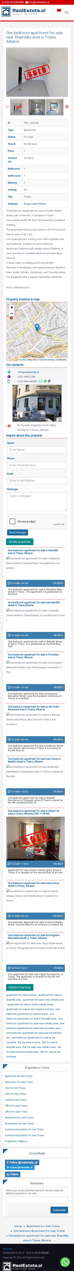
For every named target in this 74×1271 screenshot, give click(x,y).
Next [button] (67, 107)
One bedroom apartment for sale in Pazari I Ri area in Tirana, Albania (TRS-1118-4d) (33, 812)
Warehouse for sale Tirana (19, 1123)
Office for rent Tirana (16, 1105)
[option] (19, 107)
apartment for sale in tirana (21, 995)
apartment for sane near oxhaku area (43, 999)
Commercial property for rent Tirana (24, 1129)
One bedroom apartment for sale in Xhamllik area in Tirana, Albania (33, 552)
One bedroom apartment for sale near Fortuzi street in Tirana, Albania (33, 884)
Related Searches (20, 987)
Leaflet (23, 359)
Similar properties (20, 541)
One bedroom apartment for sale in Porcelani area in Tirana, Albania (33, 656)
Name (10, 442)
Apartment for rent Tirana (18, 1076)
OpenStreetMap (47, 359)
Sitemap (7, 1249)
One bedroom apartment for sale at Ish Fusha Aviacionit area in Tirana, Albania (33, 708)
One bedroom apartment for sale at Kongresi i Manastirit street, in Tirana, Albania (34, 936)
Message (12, 489)
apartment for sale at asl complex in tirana (30, 1009)
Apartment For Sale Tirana (43, 1226)
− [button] (11, 313)
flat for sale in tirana (29, 1042)
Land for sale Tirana (16, 1100)
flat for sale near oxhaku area (39, 1047)
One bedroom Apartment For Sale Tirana (39, 1231)
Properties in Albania (16, 1141)
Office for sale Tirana (16, 1111)
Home (18, 1226)
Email (10, 473)
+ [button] (11, 307)
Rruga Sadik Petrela (35, 203)
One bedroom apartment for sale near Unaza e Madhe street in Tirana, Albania (34, 760)
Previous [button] (7, 107)
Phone (10, 458)
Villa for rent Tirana (15, 1088)
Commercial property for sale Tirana (24, 1135)
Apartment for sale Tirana (19, 1082)
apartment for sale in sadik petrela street (30, 1004)
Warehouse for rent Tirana (19, 1117)
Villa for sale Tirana (15, 1094)
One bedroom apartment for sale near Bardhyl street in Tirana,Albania (34, 604)
